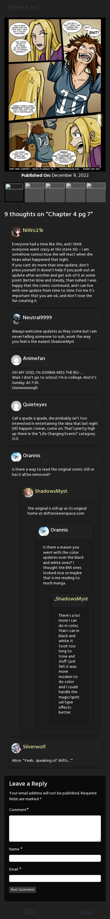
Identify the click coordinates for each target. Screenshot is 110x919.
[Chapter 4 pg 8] (97, 913)
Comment (18, 810)
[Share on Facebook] (89, 7)
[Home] (4, 7)
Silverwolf (34, 747)
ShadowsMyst (51, 491)
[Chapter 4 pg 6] (76, 913)
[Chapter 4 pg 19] (106, 913)
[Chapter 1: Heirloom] (67, 913)
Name (14, 849)
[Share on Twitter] (95, 7)
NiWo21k (33, 230)
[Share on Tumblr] (101, 7)
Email (13, 870)
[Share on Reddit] (107, 7)
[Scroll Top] (4, 913)
